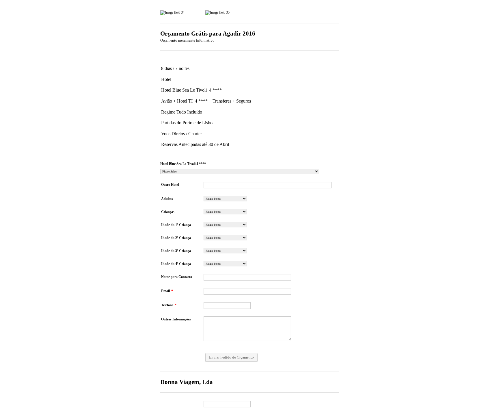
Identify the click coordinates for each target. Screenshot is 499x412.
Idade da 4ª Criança (176, 264)
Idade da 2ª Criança (176, 238)
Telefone (168, 305)
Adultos (167, 199)
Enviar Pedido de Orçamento (231, 357)
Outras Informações (176, 319)
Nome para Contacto (176, 277)
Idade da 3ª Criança (176, 251)
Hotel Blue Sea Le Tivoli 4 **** (183, 164)
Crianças (167, 212)
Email (167, 291)
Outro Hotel (170, 185)
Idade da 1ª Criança (176, 225)
